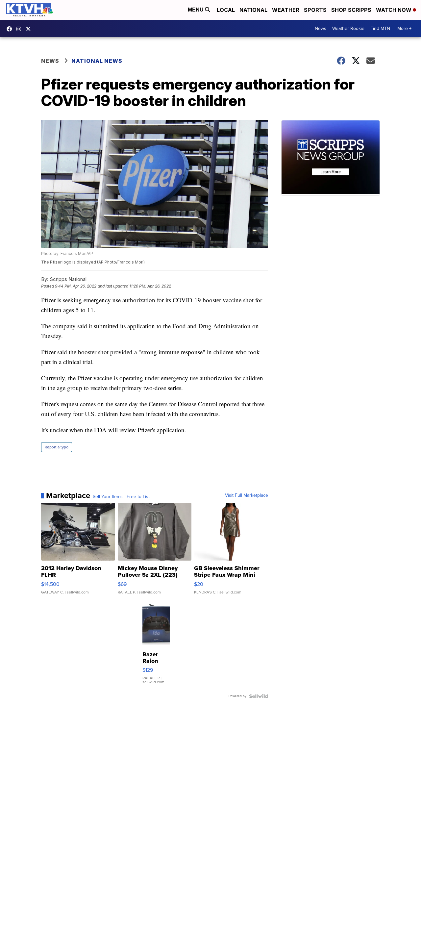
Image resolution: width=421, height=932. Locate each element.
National (253, 10)
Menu (196, 10)
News (320, 28)
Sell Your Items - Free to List (121, 496)
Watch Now (394, 10)
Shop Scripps (351, 10)
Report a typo (56, 447)
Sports (315, 10)
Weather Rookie (348, 28)
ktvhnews (20, 29)
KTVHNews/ (11, 29)
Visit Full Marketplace (246, 495)
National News (96, 61)
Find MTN (380, 28)
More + (404, 28)
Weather (285, 10)
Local (226, 10)
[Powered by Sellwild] (258, 696)
